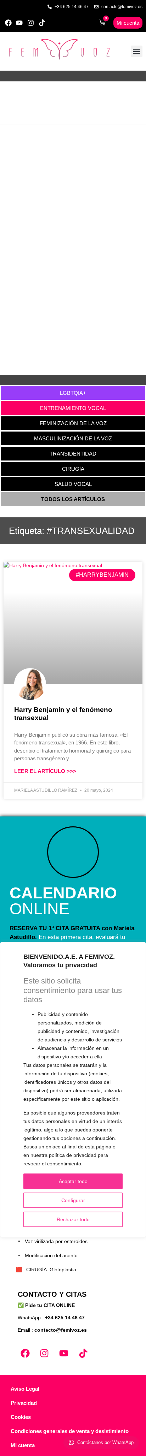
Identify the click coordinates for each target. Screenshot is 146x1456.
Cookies (21, 1417)
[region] (73, 1089)
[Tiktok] (42, 23)
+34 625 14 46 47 (65, 1317)
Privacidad (24, 1403)
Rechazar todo (73, 1219)
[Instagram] (30, 23)
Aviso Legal (25, 1389)
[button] (136, 51)
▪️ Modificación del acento (47, 1255)
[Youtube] (19, 23)
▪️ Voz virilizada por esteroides (52, 1241)
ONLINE (63, 901)
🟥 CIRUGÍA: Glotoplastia (46, 1269)
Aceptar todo (73, 1181)
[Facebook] (8, 23)
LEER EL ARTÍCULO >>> (45, 771)
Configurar (73, 1200)
